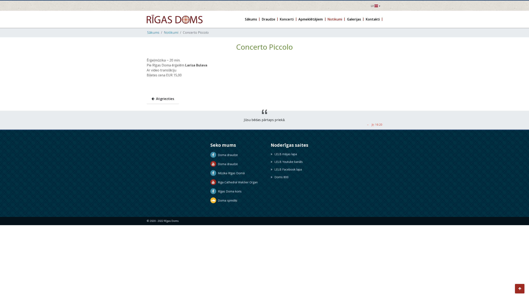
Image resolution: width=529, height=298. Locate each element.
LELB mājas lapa (285, 154)
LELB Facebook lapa (288, 169)
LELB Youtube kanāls (288, 162)
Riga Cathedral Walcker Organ (237, 182)
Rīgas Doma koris (229, 191)
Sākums (153, 32)
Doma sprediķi (226, 200)
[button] (251, 19)
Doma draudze (227, 155)
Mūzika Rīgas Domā (230, 173)
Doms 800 (281, 177)
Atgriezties (164, 98)
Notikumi (171, 32)
